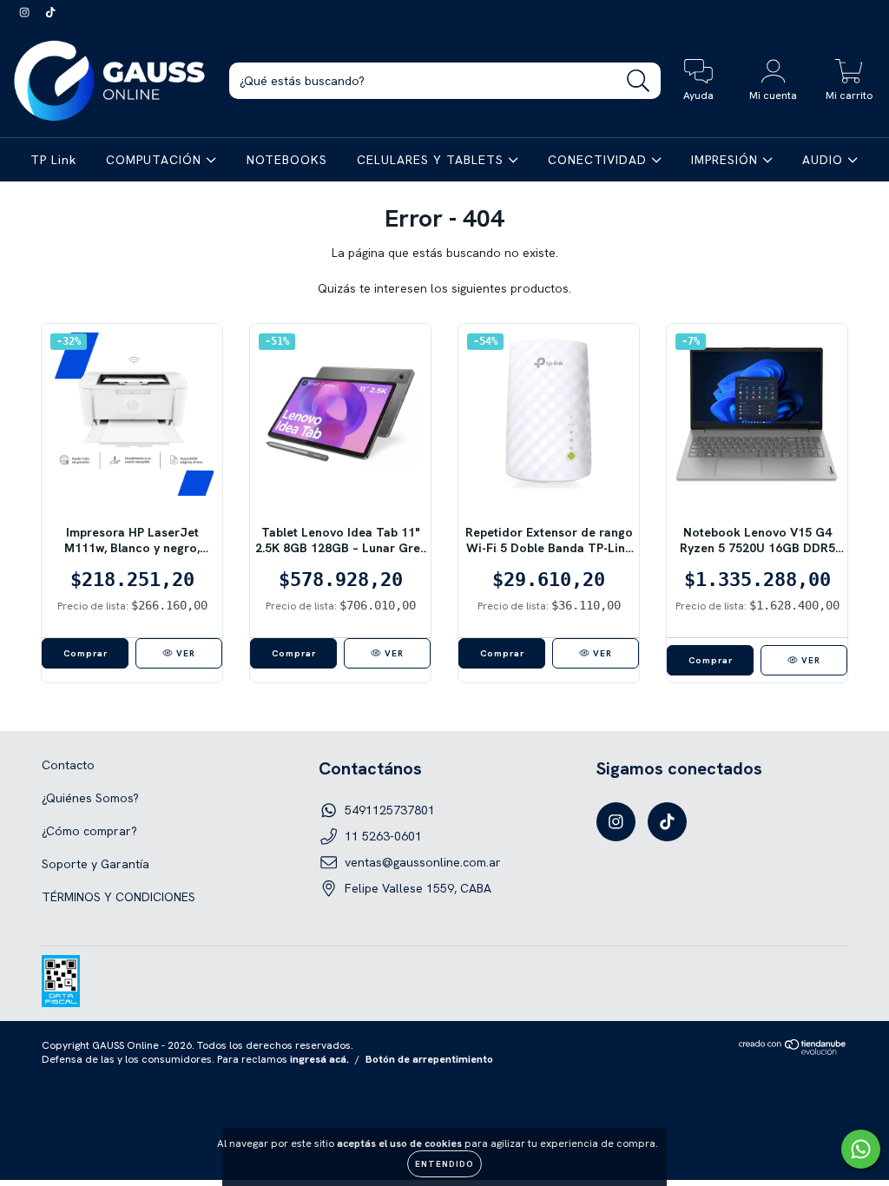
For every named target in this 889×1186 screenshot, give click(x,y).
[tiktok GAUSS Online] (50, 12)
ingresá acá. (319, 1059)
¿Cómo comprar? (89, 831)
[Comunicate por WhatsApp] (860, 1149)
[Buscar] (638, 81)
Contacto (68, 765)
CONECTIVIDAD (599, 160)
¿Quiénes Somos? (90, 798)
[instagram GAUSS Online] (26, 12)
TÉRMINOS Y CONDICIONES (118, 897)
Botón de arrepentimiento (429, 1059)
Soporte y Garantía (95, 864)
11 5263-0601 (383, 836)
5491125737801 (390, 810)
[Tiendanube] (793, 1051)
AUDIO (824, 160)
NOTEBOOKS (287, 160)
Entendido (444, 1164)
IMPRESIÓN (726, 160)
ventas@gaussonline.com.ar (423, 862)
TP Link (53, 160)
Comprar (710, 660)
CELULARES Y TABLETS (432, 160)
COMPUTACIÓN (156, 160)
